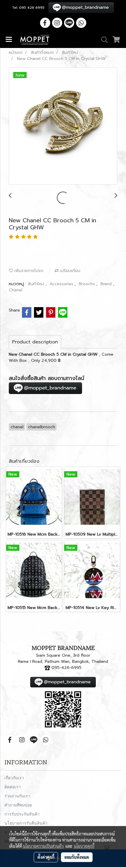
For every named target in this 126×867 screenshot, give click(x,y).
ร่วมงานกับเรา (17, 796)
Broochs (87, 284)
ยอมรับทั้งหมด (76, 857)
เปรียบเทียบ (69, 271)
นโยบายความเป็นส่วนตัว (43, 846)
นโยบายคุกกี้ (84, 846)
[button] (102, 40)
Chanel (15, 290)
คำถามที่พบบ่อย (18, 805)
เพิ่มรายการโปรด (28, 271)
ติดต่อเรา (12, 786)
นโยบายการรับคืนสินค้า (25, 823)
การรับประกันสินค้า (22, 814)
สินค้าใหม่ (36, 284)
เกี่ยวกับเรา (14, 777)
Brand (107, 284)
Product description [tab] (35, 341)
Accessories (62, 284)
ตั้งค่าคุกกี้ (46, 857)
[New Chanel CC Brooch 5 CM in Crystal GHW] (63, 126)
